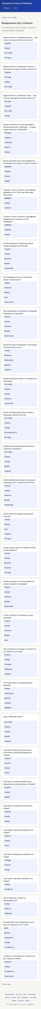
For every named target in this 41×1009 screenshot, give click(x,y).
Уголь (6, 772)
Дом (6, 928)
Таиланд (8, 142)
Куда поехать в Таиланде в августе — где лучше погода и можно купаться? (19, 67)
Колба (7, 816)
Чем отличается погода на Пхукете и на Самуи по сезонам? (19, 650)
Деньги (7, 365)
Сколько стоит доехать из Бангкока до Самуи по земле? (19, 957)
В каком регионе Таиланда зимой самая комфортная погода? (18, 244)
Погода (7, 57)
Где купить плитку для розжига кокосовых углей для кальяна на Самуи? (17, 752)
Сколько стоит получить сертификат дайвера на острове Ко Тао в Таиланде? (19, 219)
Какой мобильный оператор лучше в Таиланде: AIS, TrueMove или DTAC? (19, 481)
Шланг (7, 797)
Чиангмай (8, 268)
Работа (7, 908)
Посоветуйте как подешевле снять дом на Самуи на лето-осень (18, 923)
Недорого (8, 937)
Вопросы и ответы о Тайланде (17, 3)
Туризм (7, 43)
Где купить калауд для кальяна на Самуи (18, 855)
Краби (7, 263)
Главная (4, 17)
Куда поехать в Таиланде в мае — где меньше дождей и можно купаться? (19, 96)
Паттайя (8, 53)
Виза (25, 994)
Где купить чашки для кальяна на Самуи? (18, 831)
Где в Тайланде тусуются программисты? (14, 899)
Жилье (7, 933)
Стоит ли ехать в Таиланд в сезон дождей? (18, 616)
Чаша (6, 845)
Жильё (7, 292)
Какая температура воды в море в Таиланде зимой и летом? (18, 413)
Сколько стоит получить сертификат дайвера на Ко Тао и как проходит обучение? (19, 192)
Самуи (7, 48)
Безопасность (10, 432)
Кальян (7, 758)
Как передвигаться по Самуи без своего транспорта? (17, 278)
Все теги (19, 994)
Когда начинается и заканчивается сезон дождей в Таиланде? (18, 582)
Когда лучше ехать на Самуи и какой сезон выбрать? (19, 548)
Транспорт (9, 302)
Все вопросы (9, 994)
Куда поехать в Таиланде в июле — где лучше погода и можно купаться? (20, 38)
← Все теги (6, 984)
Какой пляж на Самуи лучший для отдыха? (18, 514)
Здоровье (24, 997)
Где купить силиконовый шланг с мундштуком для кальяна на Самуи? (19, 782)
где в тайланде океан (12, 716)
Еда (6, 297)
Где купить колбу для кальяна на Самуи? (17, 806)
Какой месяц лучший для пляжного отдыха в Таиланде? (19, 447)
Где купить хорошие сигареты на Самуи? (18, 879)
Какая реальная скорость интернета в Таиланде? (20, 379)
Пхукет (7, 147)
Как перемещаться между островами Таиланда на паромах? (20, 312)
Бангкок (7, 258)
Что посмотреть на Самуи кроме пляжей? (17, 683)
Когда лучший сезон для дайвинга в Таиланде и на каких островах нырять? (20, 162)
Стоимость (9, 947)
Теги (15, 8)
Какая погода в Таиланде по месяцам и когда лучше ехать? (20, 345)
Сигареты (8, 889)
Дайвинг (8, 166)
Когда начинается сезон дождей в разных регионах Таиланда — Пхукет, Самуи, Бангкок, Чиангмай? (20, 127)
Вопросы (7, 8)
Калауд (7, 860)
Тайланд (8, 669)
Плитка (7, 763)
